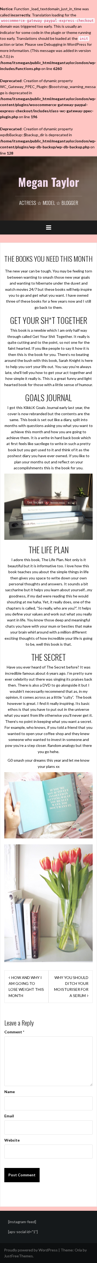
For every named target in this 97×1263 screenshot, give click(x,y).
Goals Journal (47, 407)
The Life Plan (52, 559)
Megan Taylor (48, 181)
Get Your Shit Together (52, 336)
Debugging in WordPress (65, 44)
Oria (78, 1250)
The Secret (55, 667)
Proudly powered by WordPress (31, 1250)
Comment (14, 1032)
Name (9, 1091)
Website (12, 1140)
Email (9, 1116)
